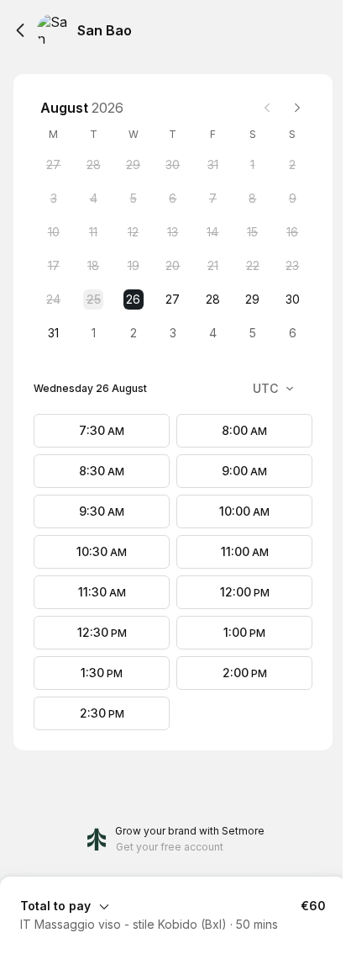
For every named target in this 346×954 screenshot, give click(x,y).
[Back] (20, 30)
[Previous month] (267, 107)
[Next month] (297, 107)
